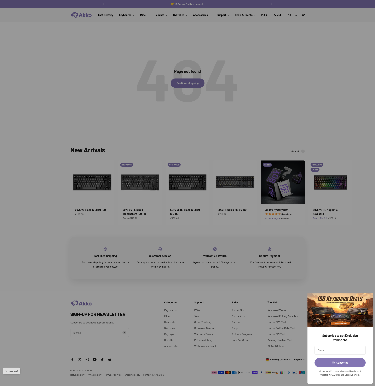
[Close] (366, 299)
